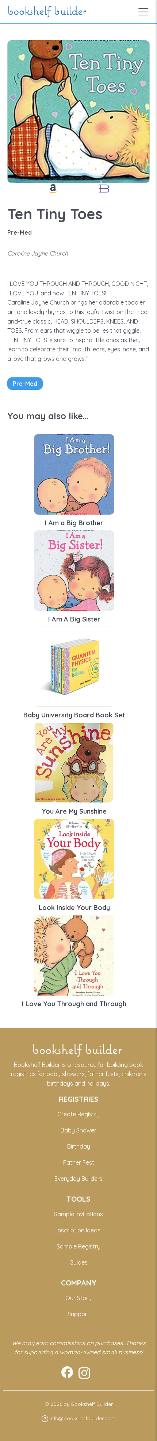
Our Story (78, 1298)
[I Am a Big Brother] (74, 473)
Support (78, 1314)
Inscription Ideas (78, 1230)
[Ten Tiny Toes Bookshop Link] (104, 188)
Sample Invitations (78, 1214)
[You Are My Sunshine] (74, 762)
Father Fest (78, 1162)
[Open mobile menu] (143, 11)
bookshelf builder (48, 12)
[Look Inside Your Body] (74, 858)
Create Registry (78, 1114)
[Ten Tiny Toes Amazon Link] (52, 188)
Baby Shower (78, 1130)
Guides (78, 1262)
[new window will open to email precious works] (67, 1373)
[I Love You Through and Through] (74, 954)
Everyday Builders (78, 1178)
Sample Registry (78, 1246)
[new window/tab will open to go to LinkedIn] (84, 1373)
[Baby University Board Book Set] (74, 666)
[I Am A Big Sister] (74, 570)
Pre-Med (25, 383)
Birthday (78, 1146)
